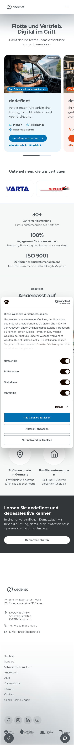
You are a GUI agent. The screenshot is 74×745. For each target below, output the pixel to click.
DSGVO (9, 689)
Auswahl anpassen (37, 428)
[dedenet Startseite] (15, 7)
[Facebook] (8, 720)
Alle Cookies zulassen (37, 417)
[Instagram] (18, 720)
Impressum (11, 672)
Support (9, 661)
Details (59, 406)
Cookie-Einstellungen (17, 700)
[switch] (65, 371)
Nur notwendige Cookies (37, 440)
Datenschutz (12, 683)
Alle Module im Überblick (25, 145)
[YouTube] (37, 720)
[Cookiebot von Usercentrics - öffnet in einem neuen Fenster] (55, 302)
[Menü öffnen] (66, 7)
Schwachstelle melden (17, 667)
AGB (7, 678)
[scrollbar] (37, 155)
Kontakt (9, 656)
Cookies (9, 694)
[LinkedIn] (28, 720)
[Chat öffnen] (65, 738)
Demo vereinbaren (37, 540)
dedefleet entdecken (25, 138)
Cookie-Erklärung (47, 344)
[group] (37, 189)
